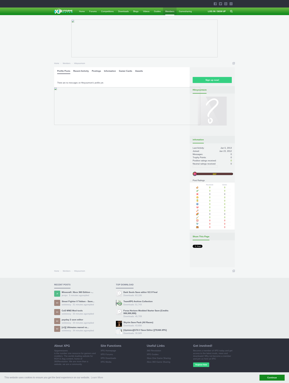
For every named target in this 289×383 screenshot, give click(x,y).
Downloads (123, 11)
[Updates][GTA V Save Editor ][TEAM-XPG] (145, 330)
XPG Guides (152, 354)
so (57, 303)
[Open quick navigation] (233, 63)
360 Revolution (154, 350)
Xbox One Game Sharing (159, 358)
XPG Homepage (108, 350)
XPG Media (106, 362)
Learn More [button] (97, 377)
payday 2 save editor (72, 319)
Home (82, 11)
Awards (139, 71)
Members (169, 11)
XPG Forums (107, 354)
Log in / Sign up (217, 11)
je (57, 294)
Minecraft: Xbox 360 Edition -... (77, 292)
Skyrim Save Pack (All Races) (138, 322)
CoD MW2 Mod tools (72, 310)
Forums (93, 11)
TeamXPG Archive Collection (138, 301)
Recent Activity (81, 71)
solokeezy (66, 304)
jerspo (65, 295)
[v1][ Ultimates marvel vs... (75, 327)
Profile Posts (63, 71)
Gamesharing (185, 11)
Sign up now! (212, 80)
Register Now (201, 365)
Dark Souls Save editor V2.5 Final (140, 292)
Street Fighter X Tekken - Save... (78, 301)
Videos (146, 11)
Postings (96, 71)
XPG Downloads (108, 358)
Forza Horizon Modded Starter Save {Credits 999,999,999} (145, 311)
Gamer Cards (125, 71)
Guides (157, 11)
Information (110, 71)
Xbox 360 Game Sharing (158, 362)
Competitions (107, 11)
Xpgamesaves (61, 350)
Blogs (135, 11)
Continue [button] (272, 377)
